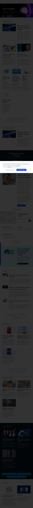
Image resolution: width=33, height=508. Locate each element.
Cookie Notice (18, 165)
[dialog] (16, 167)
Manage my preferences (10, 169)
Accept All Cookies (21, 169)
